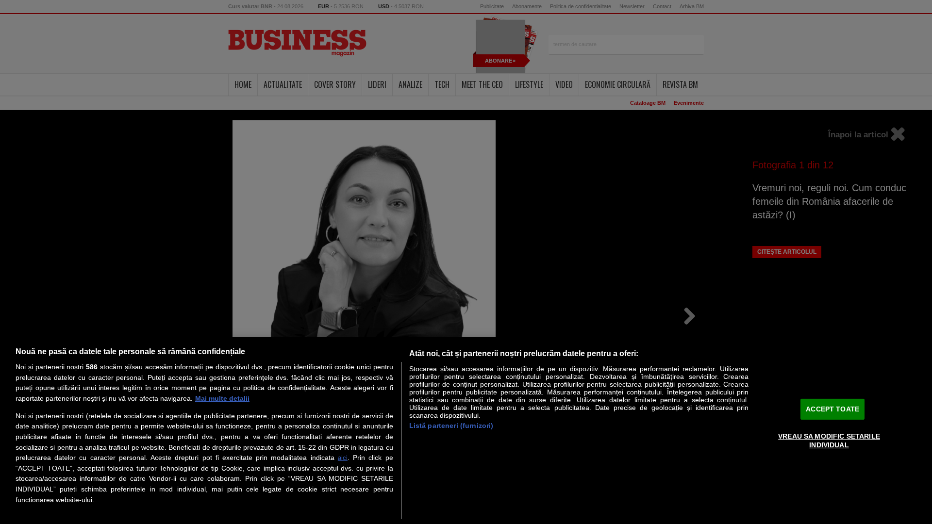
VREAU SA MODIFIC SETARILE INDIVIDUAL (829, 440)
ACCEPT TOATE (832, 408)
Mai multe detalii (222, 398)
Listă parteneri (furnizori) (451, 425)
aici (343, 457)
